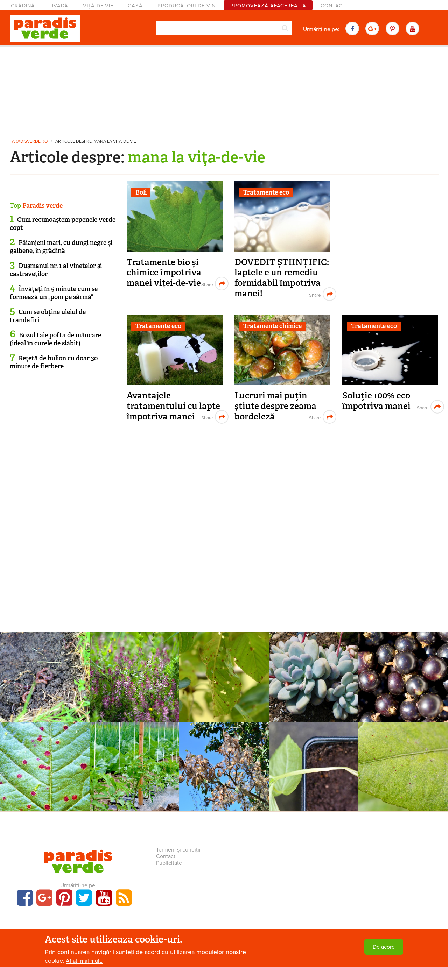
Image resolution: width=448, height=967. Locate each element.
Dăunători (224, 753)
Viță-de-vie (98, 6)
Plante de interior (314, 663)
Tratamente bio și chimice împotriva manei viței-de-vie (164, 272)
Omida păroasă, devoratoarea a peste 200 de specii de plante (224, 769)
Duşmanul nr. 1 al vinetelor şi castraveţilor (56, 270)
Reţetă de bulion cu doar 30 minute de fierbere (54, 362)
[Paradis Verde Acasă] (45, 28)
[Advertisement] (224, 89)
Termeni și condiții (178, 849)
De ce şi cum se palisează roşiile (134, 766)
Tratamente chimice (272, 326)
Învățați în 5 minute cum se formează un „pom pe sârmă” (54, 293)
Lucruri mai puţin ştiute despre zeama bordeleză (275, 406)
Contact (333, 6)
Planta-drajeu (313, 672)
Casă (135, 6)
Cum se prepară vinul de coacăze (403, 676)
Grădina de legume (45, 663)
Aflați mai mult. (84, 961)
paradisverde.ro (29, 141)
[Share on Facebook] (206, 283)
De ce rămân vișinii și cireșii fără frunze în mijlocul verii (45, 769)
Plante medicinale (134, 663)
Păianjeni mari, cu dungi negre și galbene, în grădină (61, 247)
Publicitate (169, 863)
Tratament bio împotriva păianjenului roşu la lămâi (403, 766)
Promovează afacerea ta (268, 6)
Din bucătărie (403, 663)
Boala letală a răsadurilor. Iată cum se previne (313, 766)
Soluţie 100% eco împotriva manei (376, 401)
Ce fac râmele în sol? (44, 672)
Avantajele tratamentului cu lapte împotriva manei (173, 406)
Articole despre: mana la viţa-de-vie (95, 141)
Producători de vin (187, 6)
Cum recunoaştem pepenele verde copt (62, 224)
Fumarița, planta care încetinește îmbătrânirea (134, 676)
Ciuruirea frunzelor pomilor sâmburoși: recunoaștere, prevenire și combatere (224, 683)
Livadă (58, 6)
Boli (141, 192)
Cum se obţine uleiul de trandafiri (48, 316)
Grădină (23, 6)
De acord (384, 947)
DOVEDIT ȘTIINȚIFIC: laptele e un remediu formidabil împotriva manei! (281, 277)
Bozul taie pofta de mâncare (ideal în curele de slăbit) (55, 339)
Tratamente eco (266, 192)
